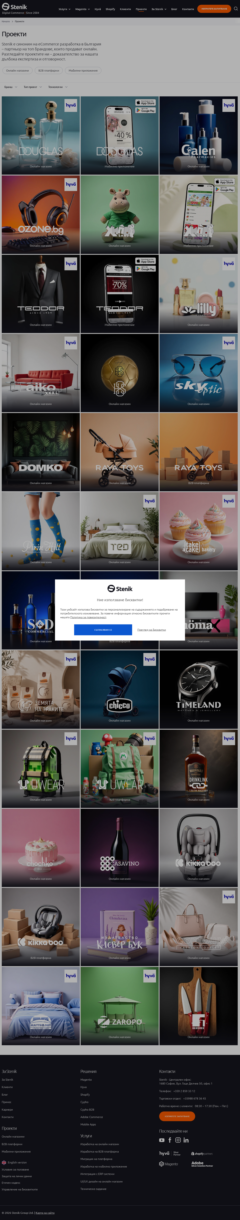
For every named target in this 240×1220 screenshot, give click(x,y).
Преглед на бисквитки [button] (151, 629)
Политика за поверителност (88, 617)
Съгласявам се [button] (103, 630)
